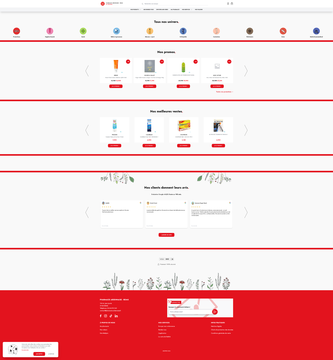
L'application (162, 333)
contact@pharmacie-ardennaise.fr (110, 311)
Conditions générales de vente (221, 333)
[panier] (232, 3)
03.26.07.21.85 (112, 308)
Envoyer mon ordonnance (166, 326)
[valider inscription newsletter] (215, 312)
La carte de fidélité (164, 337)
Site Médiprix (104, 333)
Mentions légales (216, 326)
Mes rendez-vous (149, 9)
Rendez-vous (162, 330)
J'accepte (39, 354)
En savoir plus (25, 350)
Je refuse (51, 354)
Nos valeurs (198, 9)
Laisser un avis (166, 235)
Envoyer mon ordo (162, 9)
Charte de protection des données (222, 330)
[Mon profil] (228, 3)
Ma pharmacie (175, 9)
